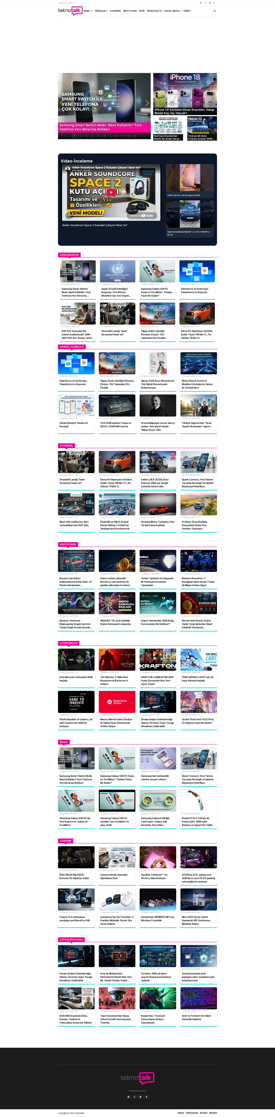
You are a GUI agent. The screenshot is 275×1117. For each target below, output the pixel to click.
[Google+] (140, 1097)
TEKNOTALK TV (154, 10)
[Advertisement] (137, 46)
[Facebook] (128, 1097)
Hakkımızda (192, 1112)
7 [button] (110, 135)
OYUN (142, 10)
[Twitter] (134, 1097)
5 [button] (98, 135)
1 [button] (74, 135)
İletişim (204, 1112)
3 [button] (86, 135)
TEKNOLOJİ (100, 10)
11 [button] (134, 135)
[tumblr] (146, 1097)
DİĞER (187, 10)
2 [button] (80, 135)
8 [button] (116, 135)
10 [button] (128, 135)
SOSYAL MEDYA (172, 10)
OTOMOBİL (115, 10)
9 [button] (122, 135)
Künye (181, 1112)
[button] (61, 103)
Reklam (213, 1112)
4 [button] (92, 135)
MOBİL (87, 10)
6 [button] (104, 135)
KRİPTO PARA (130, 10)
